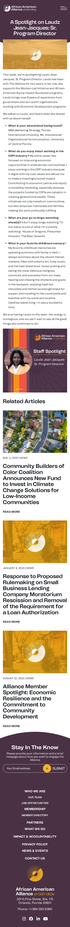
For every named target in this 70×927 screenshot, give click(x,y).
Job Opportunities (34, 803)
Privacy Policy (35, 844)
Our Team (35, 797)
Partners (35, 822)
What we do (35, 829)
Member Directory (35, 815)
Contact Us (35, 858)
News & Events (35, 851)
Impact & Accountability (34, 836)
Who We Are (35, 791)
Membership (35, 809)
